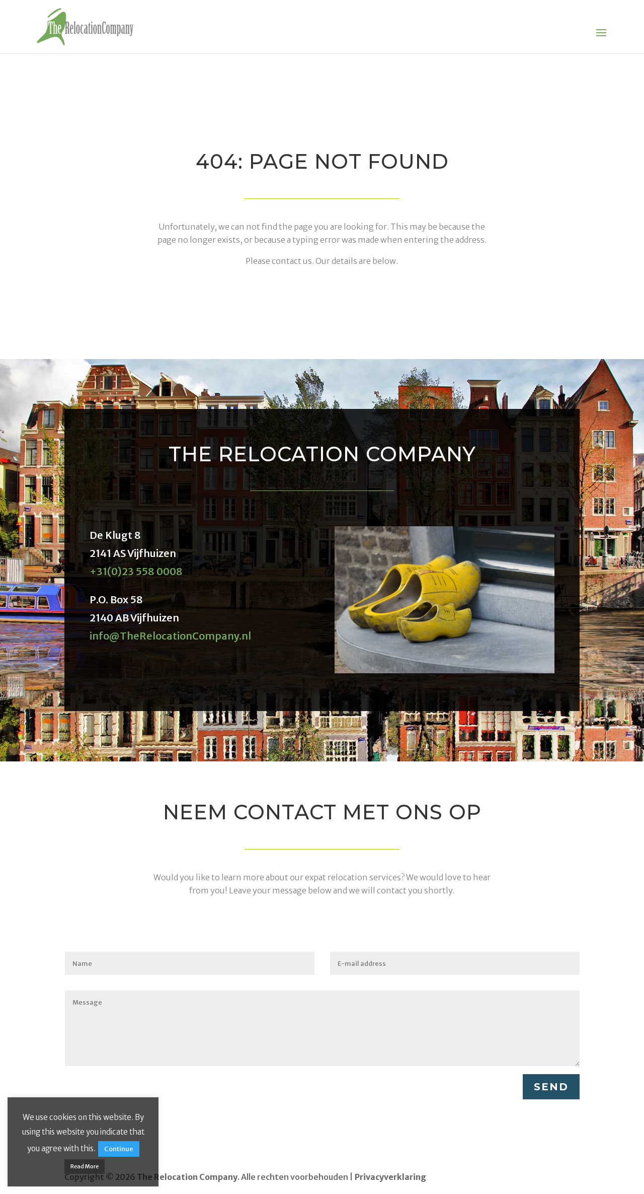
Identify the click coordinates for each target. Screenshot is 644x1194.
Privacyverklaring (390, 1177)
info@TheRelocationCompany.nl (170, 635)
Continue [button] (118, 1149)
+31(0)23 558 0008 (136, 571)
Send (551, 1087)
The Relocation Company (187, 1177)
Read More (84, 1166)
